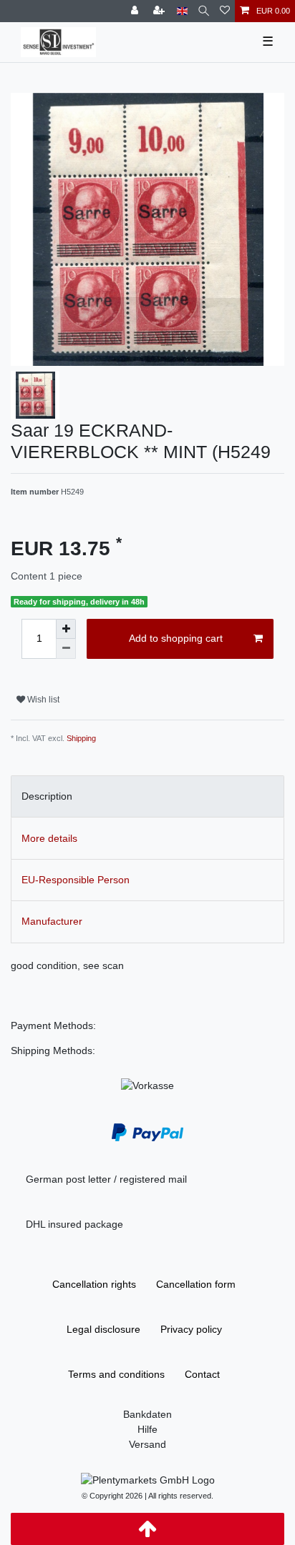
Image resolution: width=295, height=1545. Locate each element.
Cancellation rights (94, 1284)
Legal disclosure (103, 1329)
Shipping (81, 738)
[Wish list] (225, 11)
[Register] (160, 11)
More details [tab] (49, 838)
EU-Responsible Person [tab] (75, 879)
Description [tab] (46, 796)
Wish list (42, 700)
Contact (202, 1374)
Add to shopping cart (176, 638)
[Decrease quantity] (66, 649)
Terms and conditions (116, 1374)
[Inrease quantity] (66, 629)
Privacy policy (191, 1329)
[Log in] (136, 11)
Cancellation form (196, 1284)
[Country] (182, 11)
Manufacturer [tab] (51, 921)
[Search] (204, 11)
